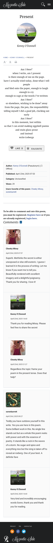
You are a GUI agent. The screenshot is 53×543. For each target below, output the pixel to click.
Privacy (13, 526)
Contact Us (28, 526)
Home (5, 57)
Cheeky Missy (37, 189)
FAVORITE (36, 149)
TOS (20, 526)
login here (31, 218)
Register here (34, 215)
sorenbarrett (11, 192)
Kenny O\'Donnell (18, 314)
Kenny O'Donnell (17, 57)
